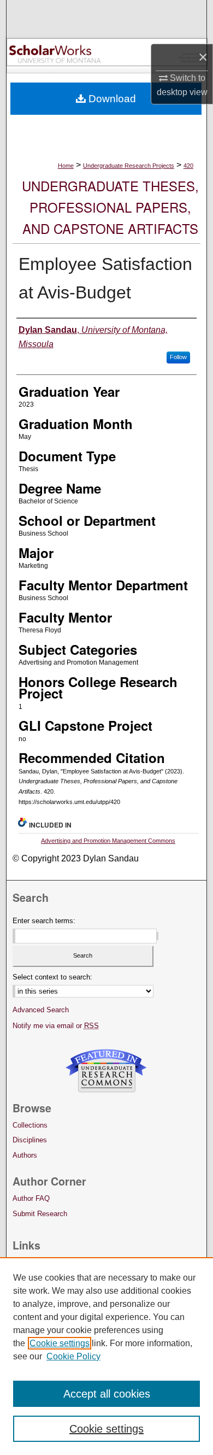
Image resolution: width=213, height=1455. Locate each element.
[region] (106, 1356)
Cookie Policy (73, 1356)
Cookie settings (59, 1343)
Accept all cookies (106, 1394)
